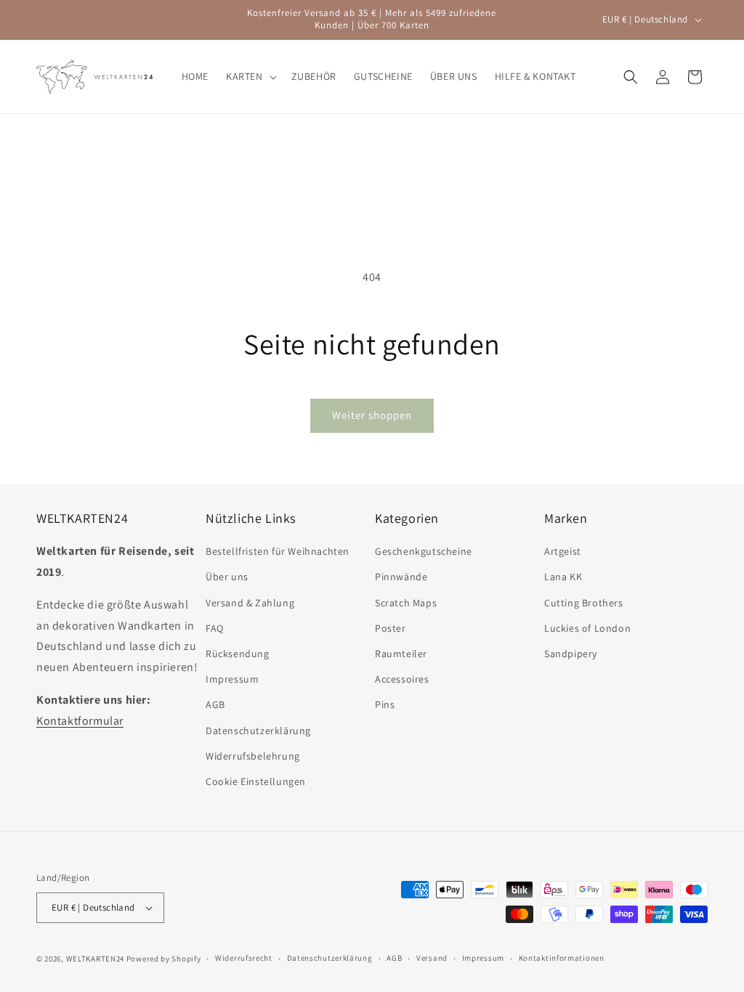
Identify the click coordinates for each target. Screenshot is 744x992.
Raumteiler (401, 653)
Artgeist (562, 551)
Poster (390, 628)
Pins (385, 704)
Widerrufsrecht (243, 958)
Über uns (227, 576)
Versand (432, 958)
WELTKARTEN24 (95, 959)
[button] (250, 76)
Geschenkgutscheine (423, 551)
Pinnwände (401, 576)
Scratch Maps (406, 602)
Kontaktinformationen (561, 958)
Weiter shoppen (372, 415)
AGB (215, 704)
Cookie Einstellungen (256, 781)
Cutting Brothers (583, 602)
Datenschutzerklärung (258, 730)
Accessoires (402, 679)
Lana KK (563, 576)
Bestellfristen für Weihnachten (277, 551)
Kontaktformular (80, 720)
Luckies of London (587, 628)
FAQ (215, 628)
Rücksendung (238, 653)
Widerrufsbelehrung (253, 756)
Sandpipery (570, 653)
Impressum (232, 679)
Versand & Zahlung (250, 602)
